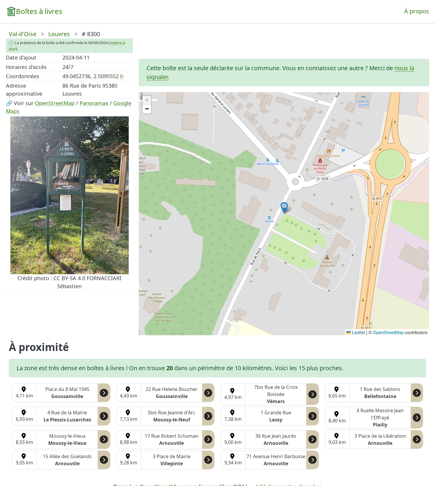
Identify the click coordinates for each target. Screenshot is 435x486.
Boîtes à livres (39, 11)
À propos (416, 11)
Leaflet (358, 332)
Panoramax (94, 103)
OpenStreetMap (55, 103)
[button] (284, 208)
